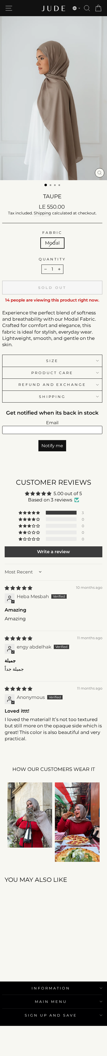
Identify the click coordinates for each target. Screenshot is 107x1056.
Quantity (52, 259)
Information (51, 988)
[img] (18, 588)
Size (52, 360)
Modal (52, 243)
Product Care (52, 373)
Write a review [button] (53, 551)
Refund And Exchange (52, 384)
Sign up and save (51, 1015)
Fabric (52, 232)
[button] (76, 8)
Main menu (51, 1001)
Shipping (42, 213)
